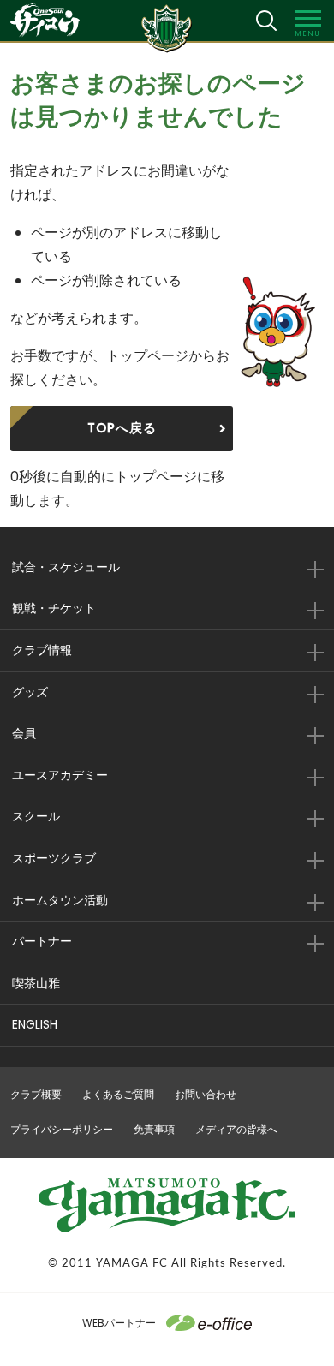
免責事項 (154, 1129)
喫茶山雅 (36, 983)
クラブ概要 (36, 1094)
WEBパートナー (119, 1322)
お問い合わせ (205, 1094)
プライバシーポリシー (61, 1129)
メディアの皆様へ (236, 1129)
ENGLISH (34, 1024)
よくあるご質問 (118, 1094)
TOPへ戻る (122, 428)
